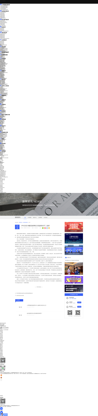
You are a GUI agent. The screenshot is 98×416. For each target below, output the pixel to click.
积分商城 (2, 149)
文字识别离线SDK (3, 68)
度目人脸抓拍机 (2, 83)
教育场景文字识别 (2, 65)
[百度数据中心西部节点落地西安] (74, 254)
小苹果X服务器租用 (3, 8)
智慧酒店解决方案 (3, 133)
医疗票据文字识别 (3, 64)
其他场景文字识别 (2, 69)
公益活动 (1, 336)
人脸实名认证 (3, 89)
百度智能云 (1, 341)
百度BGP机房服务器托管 (4, 38)
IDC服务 (1, 339)
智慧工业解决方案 (3, 134)
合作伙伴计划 (2, 145)
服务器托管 (4, 32)
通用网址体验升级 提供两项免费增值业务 (25, 293)
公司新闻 (1, 152)
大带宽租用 (4, 40)
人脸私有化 (1, 92)
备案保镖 (2, 123)
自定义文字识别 (2, 67)
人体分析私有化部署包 (3, 93)
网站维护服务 (2, 168)
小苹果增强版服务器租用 (3, 7)
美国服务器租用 (2, 20)
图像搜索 (1, 97)
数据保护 (1, 117)
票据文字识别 (2, 61)
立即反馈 (79, 306)
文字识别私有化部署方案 (3, 63)
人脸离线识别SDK (3, 88)
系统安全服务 (3, 112)
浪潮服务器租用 (2, 16)
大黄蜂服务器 (3, 18)
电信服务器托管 (3, 33)
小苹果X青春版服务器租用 (4, 9)
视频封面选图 (2, 73)
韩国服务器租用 (2, 23)
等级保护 (1, 105)
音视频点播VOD (2, 74)
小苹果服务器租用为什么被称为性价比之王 (36, 305)
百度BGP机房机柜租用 (4, 31)
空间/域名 (4, 46)
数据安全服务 (3, 113)
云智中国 (1, 191)
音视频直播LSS (2, 75)
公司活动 (45, 217)
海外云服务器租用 (2, 25)
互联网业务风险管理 (3, 107)
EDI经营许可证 (2, 121)
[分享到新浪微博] (45, 228)
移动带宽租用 (2, 43)
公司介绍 (1, 144)
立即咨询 (79, 302)
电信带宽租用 (2, 41)
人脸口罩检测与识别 (4, 90)
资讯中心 (1, 190)
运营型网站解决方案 (3, 171)
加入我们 (1, 146)
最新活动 (1, 2)
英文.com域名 (2, 47)
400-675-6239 (2, 396)
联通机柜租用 (2, 29)
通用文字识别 (3, 59)
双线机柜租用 (2, 30)
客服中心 (1, 345)
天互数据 (2, 1)
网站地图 (1, 337)
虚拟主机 (1, 49)
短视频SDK (1, 76)
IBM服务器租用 (2, 14)
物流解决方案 (3, 137)
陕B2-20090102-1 (16, 373)
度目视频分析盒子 (2, 80)
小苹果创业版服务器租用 (3, 5)
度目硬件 (4, 79)
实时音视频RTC (2, 77)
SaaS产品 (1, 124)
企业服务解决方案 (2, 173)
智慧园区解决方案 (3, 135)
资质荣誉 (1, 148)
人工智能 (1, 342)
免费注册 (1, 162)
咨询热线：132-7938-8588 (4, 157)
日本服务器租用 (2, 24)
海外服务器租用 (5, 19)
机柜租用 (4, 27)
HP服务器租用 (2, 13)
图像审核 (1, 98)
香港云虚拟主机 (2, 50)
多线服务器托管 (2, 37)
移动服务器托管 (2, 35)
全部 (25, 217)
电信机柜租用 (2, 28)
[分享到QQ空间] (49, 228)
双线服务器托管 (2, 36)
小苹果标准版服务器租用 (3, 6)
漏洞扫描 (2, 115)
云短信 (1, 129)
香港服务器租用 (3, 21)
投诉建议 (1, 350)
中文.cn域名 (2, 48)
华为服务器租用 (2, 15)
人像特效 (2, 91)
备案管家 (2, 122)
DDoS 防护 (1, 53)
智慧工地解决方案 (3, 136)
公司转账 (1, 331)
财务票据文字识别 (2, 66)
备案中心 (1, 348)
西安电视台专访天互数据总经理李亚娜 (72, 260)
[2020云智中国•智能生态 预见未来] (74, 243)
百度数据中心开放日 (3, 192)
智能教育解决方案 (2, 172)
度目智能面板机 (3, 84)
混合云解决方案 (2, 179)
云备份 (1, 164)
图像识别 (2, 96)
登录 (0, 161)
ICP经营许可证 (2, 120)
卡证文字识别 (2, 60)
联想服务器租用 (2, 17)
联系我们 (1, 147)
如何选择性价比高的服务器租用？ (34, 313)
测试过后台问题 (21, 295)
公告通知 (40, 217)
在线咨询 (1, 397)
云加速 (1, 128)
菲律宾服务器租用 (3, 22)
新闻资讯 (20, 222)
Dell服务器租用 (3, 12)
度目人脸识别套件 (2, 82)
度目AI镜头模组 (2, 81)
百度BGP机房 (2, 340)
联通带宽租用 (2, 42)
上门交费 (1, 332)
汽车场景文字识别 (2, 62)
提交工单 (1, 346)
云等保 (2, 106)
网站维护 (2, 116)
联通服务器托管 (2, 34)
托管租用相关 (25, 222)
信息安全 (1, 347)
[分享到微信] (43, 228)
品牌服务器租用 (5, 11)
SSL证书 (2, 109)
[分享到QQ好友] (47, 228)
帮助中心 (1, 158)
